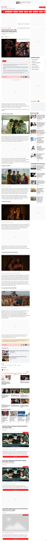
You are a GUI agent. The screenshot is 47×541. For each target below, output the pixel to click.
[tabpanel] (16, 69)
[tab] (4, 61)
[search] (38, 7)
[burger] (45, 8)
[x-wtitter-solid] (26, 77)
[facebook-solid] (23, 77)
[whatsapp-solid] (21, 77)
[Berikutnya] (29, 411)
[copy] (28, 77)
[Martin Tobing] (2, 369)
